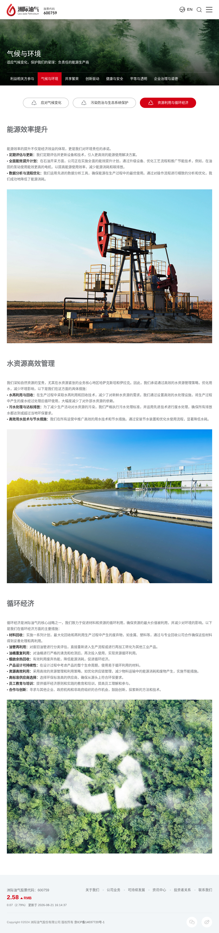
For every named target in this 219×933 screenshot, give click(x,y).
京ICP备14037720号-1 (89, 922)
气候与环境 (49, 79)
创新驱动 (92, 79)
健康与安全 (114, 79)
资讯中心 (159, 890)
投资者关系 (182, 890)
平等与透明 (138, 79)
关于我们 (92, 890)
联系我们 (205, 890)
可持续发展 (136, 890)
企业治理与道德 (166, 79)
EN (189, 9)
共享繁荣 (72, 79)
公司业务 (113, 890)
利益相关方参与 (22, 79)
